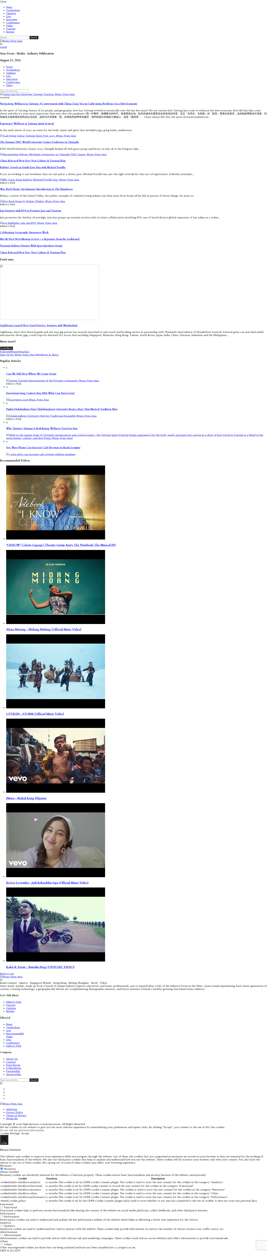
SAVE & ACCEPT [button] (10, 1250)
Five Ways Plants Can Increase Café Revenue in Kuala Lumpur (43, 447)
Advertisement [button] (8, 1231)
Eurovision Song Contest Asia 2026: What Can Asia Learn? (40, 393)
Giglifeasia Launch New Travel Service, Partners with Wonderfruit (39, 325)
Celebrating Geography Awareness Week (24, 232)
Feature (10, 28)
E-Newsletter (13, 1068)
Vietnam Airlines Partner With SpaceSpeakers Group (31, 245)
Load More (6, 348)
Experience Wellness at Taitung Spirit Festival (27, 123)
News (9, 7)
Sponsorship (13, 1074)
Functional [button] (6, 1204)
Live (8, 16)
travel (3, 47)
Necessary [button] (6, 1165)
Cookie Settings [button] (10, 1133)
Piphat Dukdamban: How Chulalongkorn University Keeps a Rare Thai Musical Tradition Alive (62, 409)
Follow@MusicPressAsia (14, 351)
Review (10, 31)
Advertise (11, 1109)
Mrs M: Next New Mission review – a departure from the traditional (39, 239)
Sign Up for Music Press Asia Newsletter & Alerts (29, 354)
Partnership (13, 1071)
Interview (11, 19)
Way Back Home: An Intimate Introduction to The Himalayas (36, 189)
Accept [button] (25, 1133)
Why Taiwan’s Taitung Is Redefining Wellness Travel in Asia (42, 428)
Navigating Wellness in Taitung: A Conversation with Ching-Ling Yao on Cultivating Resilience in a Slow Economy (69, 103)
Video (9, 25)
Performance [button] (7, 1213)
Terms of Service (16, 1115)
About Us (12, 1058)
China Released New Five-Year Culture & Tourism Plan (33, 161)
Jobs (8, 1039)
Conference (13, 22)
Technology (13, 10)
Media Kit (12, 1118)
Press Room (13, 1065)
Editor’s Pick (13, 1001)
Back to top (7, 973)
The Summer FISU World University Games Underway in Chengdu (39, 142)
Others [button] (4, 1241)
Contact (11, 1061)
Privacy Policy (14, 1112)
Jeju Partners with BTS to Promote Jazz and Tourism (30, 210)
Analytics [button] (5, 1222)
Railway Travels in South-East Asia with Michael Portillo (33, 167)
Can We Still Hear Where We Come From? (31, 374)
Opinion (11, 13)
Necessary (10, 1168)
